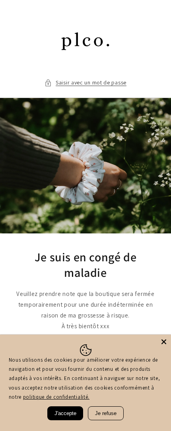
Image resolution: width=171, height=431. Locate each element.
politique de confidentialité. (56, 397)
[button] (85, 83)
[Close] (164, 342)
